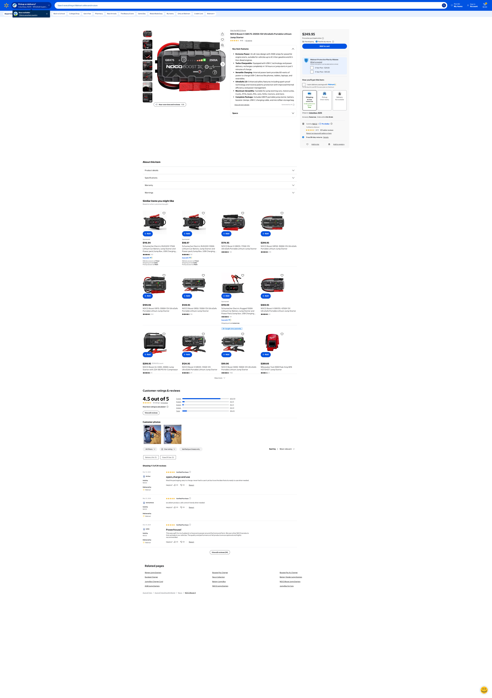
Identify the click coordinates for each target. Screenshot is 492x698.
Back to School (59, 14)
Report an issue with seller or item (319, 133)
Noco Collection (218, 577)
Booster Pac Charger (220, 573)
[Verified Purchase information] (190, 472)
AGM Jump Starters (152, 586)
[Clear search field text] (438, 5)
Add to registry (339, 144)
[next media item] (222, 64)
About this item (151, 162)
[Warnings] (293, 193)
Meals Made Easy (156, 14)
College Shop (74, 14)
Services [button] (25, 14)
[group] (241, 41)
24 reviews (164, 403)
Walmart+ (211, 14)
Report (191, 485)
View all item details (241, 105)
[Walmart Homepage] (6, 5)
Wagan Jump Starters (153, 573)
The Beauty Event (127, 14)
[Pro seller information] (331, 124)
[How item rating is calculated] (167, 407)
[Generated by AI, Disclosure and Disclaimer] (294, 105)
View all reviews (151, 413)
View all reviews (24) (220, 552)
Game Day (142, 14)
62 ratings (248, 40)
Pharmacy (99, 14)
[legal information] (323, 38)
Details (326, 137)
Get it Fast (87, 14)
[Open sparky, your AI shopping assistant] (484, 690)
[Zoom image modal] (222, 45)
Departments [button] (10, 14)
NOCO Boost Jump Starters (290, 581)
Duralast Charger (151, 577)
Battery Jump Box (219, 581)
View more (218, 378)
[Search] (444, 5)
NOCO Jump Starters (220, 586)
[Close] (47, 14)
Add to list (315, 144)
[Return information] (332, 42)
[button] (456, 5)
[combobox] (251, 5)
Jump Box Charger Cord (154, 581)
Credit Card (198, 14)
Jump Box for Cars (287, 586)
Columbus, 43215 (315, 113)
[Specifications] (293, 178)
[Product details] (293, 170)
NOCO (314, 124)
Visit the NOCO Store (238, 30)
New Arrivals (111, 14)
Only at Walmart (184, 14)
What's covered (316, 62)
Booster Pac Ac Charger (289, 573)
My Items (170, 14)
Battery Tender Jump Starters (291, 577)
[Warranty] (293, 185)
